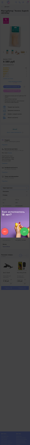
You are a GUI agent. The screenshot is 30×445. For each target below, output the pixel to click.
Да (24, 232)
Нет (4, 232)
